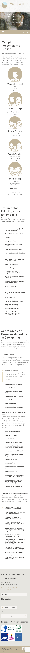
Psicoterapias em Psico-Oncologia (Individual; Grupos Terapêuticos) (14, 475)
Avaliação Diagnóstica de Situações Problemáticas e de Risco (15, 513)
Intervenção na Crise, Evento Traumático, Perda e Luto (13, 535)
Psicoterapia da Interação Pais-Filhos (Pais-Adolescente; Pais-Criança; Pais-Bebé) (14, 481)
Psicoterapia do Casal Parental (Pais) (13, 487)
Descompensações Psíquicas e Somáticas (13, 245)
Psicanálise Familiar (10, 403)
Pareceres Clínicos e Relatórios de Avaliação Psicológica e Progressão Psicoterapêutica (15, 557)
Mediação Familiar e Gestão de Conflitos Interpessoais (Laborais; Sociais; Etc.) (14, 523)
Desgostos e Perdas (10, 286)
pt (24, 32)
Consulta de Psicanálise (11, 370)
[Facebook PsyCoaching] (23, 649)
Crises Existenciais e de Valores (14, 249)
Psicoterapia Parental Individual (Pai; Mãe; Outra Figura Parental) (14, 446)
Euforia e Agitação (10, 297)
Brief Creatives (9, 651)
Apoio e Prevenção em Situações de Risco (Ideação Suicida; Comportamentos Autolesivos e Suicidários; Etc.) (15, 542)
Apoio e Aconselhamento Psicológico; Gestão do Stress (13, 517)
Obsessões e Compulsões (12, 308)
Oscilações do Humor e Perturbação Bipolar (15, 293)
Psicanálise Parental (10, 400)
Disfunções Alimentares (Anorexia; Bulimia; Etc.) (14, 277)
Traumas (7, 237)
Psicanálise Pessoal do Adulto (13, 384)
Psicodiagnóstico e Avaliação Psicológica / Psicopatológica (13, 508)
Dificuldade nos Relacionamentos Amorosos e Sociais (14, 260)
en (28, 32)
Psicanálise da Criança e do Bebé (14, 396)
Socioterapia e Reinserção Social (14, 552)
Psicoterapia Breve (10, 439)
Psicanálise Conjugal (10, 388)
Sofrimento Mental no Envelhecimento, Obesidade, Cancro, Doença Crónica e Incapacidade (13, 314)
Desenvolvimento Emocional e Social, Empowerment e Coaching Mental (14, 530)
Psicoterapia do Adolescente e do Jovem (14, 467)
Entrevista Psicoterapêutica (12, 431)
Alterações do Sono (10, 241)
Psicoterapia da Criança (11, 471)
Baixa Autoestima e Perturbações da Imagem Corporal (14, 282)
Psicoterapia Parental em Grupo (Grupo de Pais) (14, 455)
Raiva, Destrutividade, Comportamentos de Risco (12, 272)
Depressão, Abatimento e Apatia (14, 301)
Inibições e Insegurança (11, 305)
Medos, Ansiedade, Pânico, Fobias (14, 234)
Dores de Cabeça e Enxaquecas (13, 268)
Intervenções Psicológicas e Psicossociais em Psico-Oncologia (14, 548)
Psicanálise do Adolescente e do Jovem (14, 392)
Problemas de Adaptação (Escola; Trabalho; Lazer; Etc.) (14, 229)
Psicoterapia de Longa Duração (14, 442)
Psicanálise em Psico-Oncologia (14, 407)
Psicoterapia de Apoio (11, 435)
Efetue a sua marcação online (9, 616)
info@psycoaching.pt (11, 584)
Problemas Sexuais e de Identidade (15, 253)
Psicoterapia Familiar (11, 463)
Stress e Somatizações (11, 264)
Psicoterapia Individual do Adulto (14, 451)
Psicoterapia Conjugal (11, 459)
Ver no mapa (5, 594)
